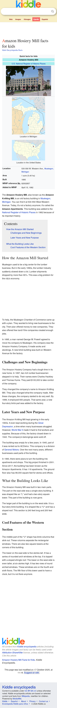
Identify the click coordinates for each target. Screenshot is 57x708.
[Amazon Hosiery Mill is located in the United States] (28, 149)
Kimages (27, 19)
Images (18, 19)
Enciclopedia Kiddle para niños (15, 703)
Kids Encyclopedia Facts (12, 50)
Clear (47, 11)
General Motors (11, 449)
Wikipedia (26, 696)
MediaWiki (17, 698)
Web (10, 19)
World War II (17, 429)
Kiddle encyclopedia (26, 646)
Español (45, 19)
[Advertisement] (28, 29)
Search (52, 11)
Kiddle (4, 701)
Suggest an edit (31, 672)
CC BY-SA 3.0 (30, 690)
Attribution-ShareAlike (12, 652)
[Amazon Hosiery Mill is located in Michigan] (28, 115)
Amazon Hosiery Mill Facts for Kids (18, 659)
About (23, 701)
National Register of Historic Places (19, 212)
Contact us (43, 701)
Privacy (32, 701)
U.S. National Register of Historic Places (28, 63)
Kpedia (36, 19)
